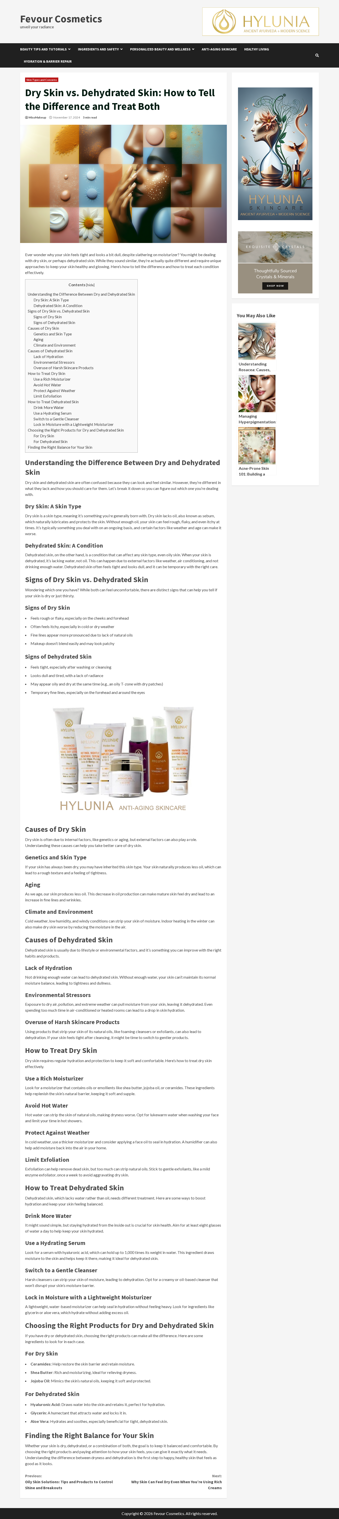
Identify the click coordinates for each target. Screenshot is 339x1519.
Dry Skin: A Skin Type (51, 300)
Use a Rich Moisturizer (52, 379)
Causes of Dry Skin (43, 328)
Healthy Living (256, 49)
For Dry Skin (44, 436)
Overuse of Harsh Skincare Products (64, 367)
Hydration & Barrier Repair (48, 61)
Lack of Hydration (48, 356)
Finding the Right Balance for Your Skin (60, 447)
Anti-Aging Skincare (219, 49)
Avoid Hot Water (47, 385)
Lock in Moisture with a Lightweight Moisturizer (74, 424)
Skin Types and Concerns (42, 79)
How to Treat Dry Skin (46, 373)
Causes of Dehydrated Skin (50, 351)
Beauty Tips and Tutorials (43, 49)
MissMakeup (37, 117)
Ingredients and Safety (98, 49)
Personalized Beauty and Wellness (160, 49)
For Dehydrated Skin (51, 441)
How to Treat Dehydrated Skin (53, 402)
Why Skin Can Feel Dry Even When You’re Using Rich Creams (176, 1481)
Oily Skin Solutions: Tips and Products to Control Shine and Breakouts (69, 1481)
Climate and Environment (55, 345)
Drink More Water (49, 407)
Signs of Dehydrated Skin (54, 322)
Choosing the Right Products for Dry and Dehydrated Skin (76, 430)
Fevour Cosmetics (61, 18)
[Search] (317, 55)
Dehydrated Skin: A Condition (58, 305)
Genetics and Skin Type (53, 334)
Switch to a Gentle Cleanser (56, 419)
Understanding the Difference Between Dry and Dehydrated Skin (81, 294)
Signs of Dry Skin (48, 317)
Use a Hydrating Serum (52, 413)
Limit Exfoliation (48, 396)
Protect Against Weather (54, 390)
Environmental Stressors (54, 362)
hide (90, 285)
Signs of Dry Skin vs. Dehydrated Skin (59, 311)
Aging (38, 339)
